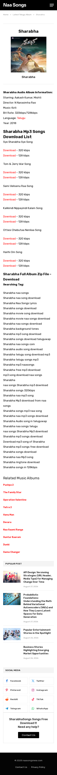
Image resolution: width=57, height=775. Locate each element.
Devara (7, 522)
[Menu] (52, 5)
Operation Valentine (14, 500)
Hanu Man (8, 514)
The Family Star (12, 492)
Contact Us (21, 767)
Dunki (6, 544)
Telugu (21, 118)
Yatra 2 (7, 507)
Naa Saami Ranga (13, 529)
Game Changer (11, 552)
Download (9, 150)
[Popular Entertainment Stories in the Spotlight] (12, 634)
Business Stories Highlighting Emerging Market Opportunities (36, 650)
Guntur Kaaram (12, 537)
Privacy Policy (38, 767)
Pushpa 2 (8, 485)
